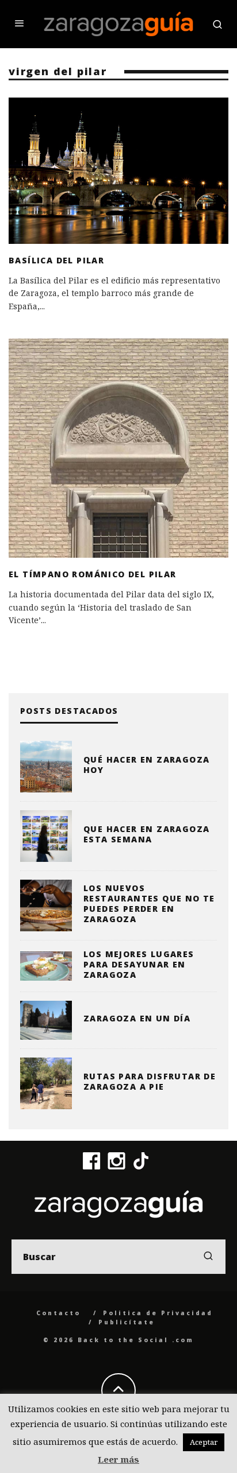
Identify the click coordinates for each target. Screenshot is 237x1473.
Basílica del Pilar (56, 260)
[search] (208, 1256)
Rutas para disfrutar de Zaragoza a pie (149, 1081)
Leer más (118, 1459)
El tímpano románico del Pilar (93, 574)
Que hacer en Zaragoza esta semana (146, 834)
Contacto (58, 1313)
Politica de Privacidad (158, 1313)
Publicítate (126, 1322)
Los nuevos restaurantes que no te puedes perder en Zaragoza (149, 904)
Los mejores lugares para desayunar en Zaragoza (138, 964)
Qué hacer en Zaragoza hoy (146, 764)
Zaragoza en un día (136, 1018)
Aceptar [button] (203, 1442)
